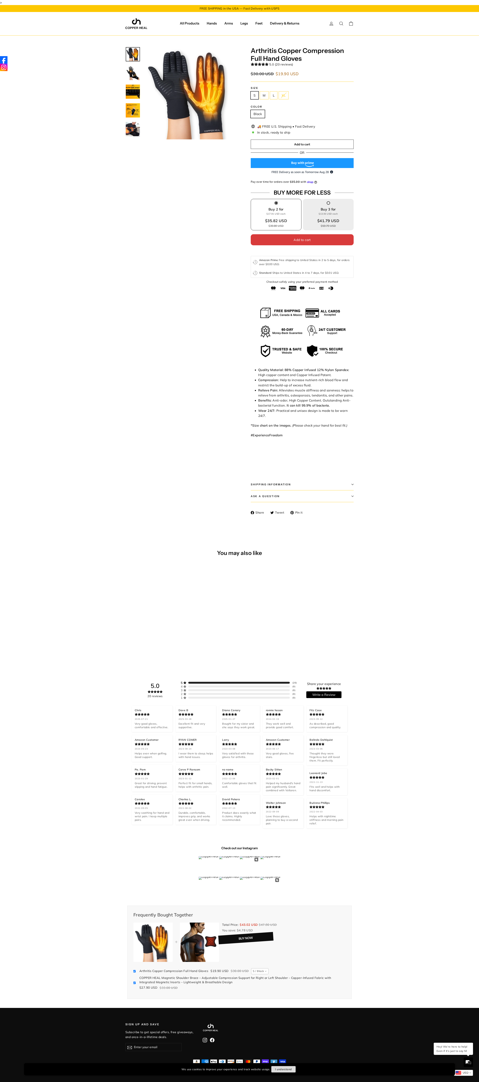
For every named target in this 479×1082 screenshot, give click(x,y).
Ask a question (265, 496)
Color (256, 106)
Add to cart (302, 240)
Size (254, 87)
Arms (228, 23)
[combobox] (260, 971)
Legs (244, 23)
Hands (212, 23)
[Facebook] (3, 60)
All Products (189, 23)
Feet (259, 23)
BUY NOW (249, 938)
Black (258, 114)
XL (284, 95)
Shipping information (271, 484)
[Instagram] (3, 67)
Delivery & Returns (284, 23)
